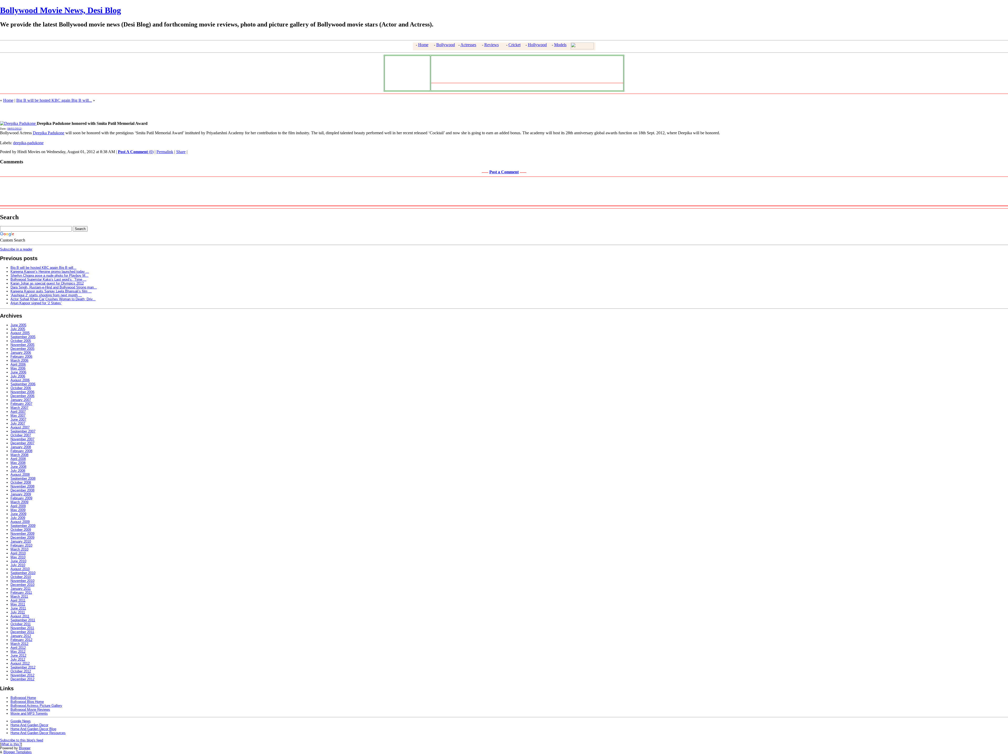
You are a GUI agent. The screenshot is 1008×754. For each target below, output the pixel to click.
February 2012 (21, 640)
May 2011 (17, 604)
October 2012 (20, 671)
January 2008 (20, 447)
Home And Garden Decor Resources (38, 733)
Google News (20, 721)
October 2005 (20, 341)
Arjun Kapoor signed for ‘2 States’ (36, 303)
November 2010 (22, 581)
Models (560, 44)
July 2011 (17, 612)
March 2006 (19, 360)
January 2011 (20, 589)
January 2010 (20, 541)
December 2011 (22, 632)
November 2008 (22, 486)
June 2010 (18, 561)
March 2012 (19, 644)
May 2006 (17, 368)
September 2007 (22, 431)
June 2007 (18, 419)
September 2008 (22, 478)
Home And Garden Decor (29, 725)
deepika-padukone (28, 143)
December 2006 (22, 396)
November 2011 (22, 628)
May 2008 (17, 463)
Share (181, 151)
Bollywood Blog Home (27, 702)
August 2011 (19, 616)
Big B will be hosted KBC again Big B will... (54, 100)
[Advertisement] (406, 72)
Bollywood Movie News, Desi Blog (60, 10)
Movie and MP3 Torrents (29, 713)
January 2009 (20, 494)
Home (423, 44)
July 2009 (17, 518)
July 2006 (17, 376)
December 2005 (22, 349)
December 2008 (22, 490)
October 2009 (20, 530)
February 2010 (21, 545)
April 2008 (18, 459)
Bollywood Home (23, 698)
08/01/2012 (14, 128)
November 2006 (22, 392)
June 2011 (18, 608)
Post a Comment (504, 172)
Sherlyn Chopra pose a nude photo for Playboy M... (49, 275)
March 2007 (19, 408)
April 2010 (18, 553)
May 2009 (17, 510)
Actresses (468, 44)
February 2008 (21, 451)
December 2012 (22, 679)
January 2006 (20, 353)
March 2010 (19, 549)
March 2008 (19, 455)
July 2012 (17, 659)
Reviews (491, 44)
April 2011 (17, 600)
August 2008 (20, 475)
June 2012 (18, 655)
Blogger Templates (17, 752)
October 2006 (20, 388)
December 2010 (22, 585)
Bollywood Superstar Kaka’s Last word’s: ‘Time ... (48, 279)
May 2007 (17, 416)
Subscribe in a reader (16, 249)
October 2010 (20, 577)
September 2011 (22, 620)
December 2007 (22, 443)
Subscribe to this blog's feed (21, 740)
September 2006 (22, 384)
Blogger (24, 748)
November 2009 (22, 534)
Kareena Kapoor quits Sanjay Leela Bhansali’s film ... (51, 291)
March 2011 (19, 596)
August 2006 (20, 380)
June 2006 (18, 372)
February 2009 (21, 498)
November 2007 (22, 439)
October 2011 (20, 624)
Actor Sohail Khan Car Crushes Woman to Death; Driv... (53, 299)
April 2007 (18, 412)
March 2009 (19, 502)
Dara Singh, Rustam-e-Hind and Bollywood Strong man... (53, 287)
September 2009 (22, 526)
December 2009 (22, 537)
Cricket (514, 44)
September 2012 (22, 667)
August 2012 (20, 663)
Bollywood (445, 44)
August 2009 (20, 522)
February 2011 (21, 593)
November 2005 (22, 345)
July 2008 (17, 471)
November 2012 (22, 675)
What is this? (11, 744)
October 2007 (20, 435)
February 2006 (21, 357)
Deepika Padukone (48, 133)
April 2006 (18, 364)
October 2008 (20, 482)
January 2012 (20, 636)
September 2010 (22, 573)
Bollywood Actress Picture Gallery (36, 706)
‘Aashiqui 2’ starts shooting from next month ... (46, 295)
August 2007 (20, 427)
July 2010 (17, 565)
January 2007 (20, 400)
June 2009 (18, 514)
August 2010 (20, 569)
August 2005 (20, 333)
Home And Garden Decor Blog (33, 729)
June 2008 (18, 467)
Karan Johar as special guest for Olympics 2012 (47, 283)
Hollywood (537, 44)
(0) (136, 151)
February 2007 (21, 404)
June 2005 (18, 325)
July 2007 (17, 423)
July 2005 (17, 329)
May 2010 (17, 557)
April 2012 (18, 648)
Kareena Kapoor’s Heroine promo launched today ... (49, 272)
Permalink (164, 151)
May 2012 (17, 652)
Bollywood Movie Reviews (30, 710)
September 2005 (22, 337)
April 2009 (18, 506)
